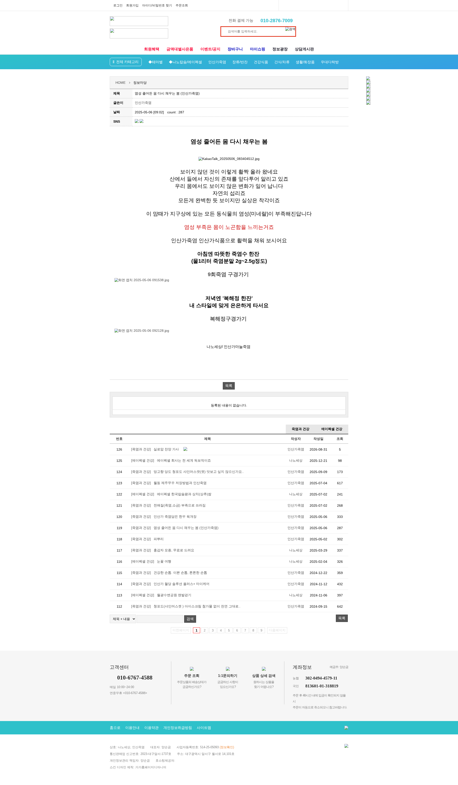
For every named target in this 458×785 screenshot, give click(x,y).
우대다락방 (330, 62)
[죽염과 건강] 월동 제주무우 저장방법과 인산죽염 (169, 483)
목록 (228, 386)
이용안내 (132, 728)
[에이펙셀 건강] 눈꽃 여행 (151, 561)
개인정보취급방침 (177, 728)
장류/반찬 (240, 62)
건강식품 (261, 62)
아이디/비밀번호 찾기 (157, 5)
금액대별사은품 (180, 49)
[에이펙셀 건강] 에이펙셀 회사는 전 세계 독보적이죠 (171, 460)
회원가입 (132, 5)
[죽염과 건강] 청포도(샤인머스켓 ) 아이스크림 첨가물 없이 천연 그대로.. (185, 606)
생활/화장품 (305, 62)
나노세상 (295, 460)
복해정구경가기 (229, 319)
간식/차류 (282, 62)
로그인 (118, 5)
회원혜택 (151, 49)
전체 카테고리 (127, 62)
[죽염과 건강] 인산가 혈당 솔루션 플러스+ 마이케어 (170, 584)
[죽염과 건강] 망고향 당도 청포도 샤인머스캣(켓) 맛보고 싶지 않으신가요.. (187, 472)
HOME (120, 82)
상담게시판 (304, 49)
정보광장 (280, 49)
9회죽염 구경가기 (229, 274)
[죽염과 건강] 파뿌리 (147, 539)
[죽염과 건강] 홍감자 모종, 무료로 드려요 (162, 550)
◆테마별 (155, 62)
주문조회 (182, 5)
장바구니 (235, 49)
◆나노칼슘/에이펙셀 (185, 62)
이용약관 (151, 728)
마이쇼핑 (257, 49)
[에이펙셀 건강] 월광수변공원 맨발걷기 (161, 595)
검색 (190, 619)
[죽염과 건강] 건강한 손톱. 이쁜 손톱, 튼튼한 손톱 (169, 572)
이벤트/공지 (210, 49)
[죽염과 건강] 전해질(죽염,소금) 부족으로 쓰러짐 (168, 505)
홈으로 (115, 728)
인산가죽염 (217, 62)
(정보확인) (227, 747)
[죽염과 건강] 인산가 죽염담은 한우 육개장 (164, 516)
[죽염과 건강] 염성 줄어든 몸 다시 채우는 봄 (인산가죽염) (175, 528)
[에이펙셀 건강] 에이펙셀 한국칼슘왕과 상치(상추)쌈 (171, 494)
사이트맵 (204, 728)
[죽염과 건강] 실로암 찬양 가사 (155, 449)
